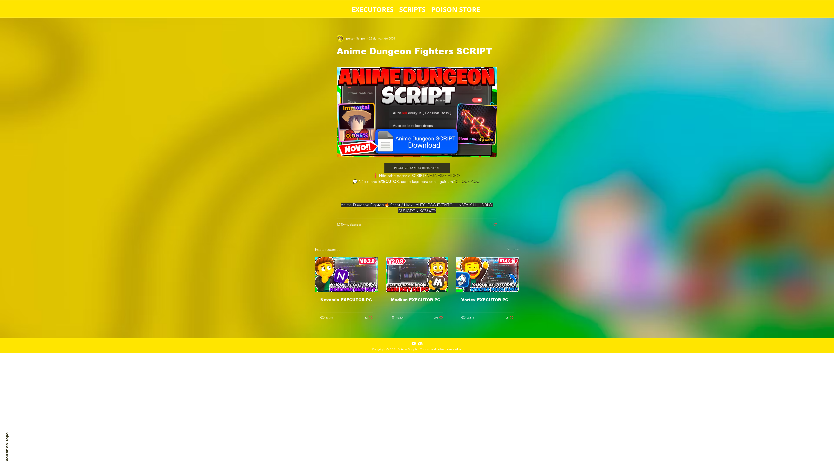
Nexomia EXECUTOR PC (346, 300)
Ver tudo (513, 249)
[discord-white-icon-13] (420, 343)
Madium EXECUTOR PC (415, 300)
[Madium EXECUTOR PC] (417, 274)
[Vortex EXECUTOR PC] (487, 274)
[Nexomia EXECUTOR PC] (346, 274)
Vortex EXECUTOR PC (484, 300)
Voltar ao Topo (7, 447)
